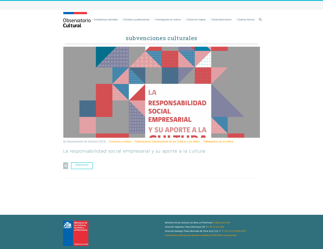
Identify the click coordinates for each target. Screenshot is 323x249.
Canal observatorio (222, 19)
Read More (81, 164)
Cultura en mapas (196, 19)
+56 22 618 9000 (232, 231)
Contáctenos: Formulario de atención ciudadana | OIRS (190, 235)
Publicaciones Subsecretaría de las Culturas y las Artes (167, 141)
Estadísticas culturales (106, 19)
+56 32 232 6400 (216, 227)
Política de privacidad (227, 235)
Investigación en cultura (168, 19)
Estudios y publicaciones (137, 19)
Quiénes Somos (246, 19)
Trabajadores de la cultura (218, 141)
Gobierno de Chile (222, 223)
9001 (244, 231)
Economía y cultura (120, 141)
